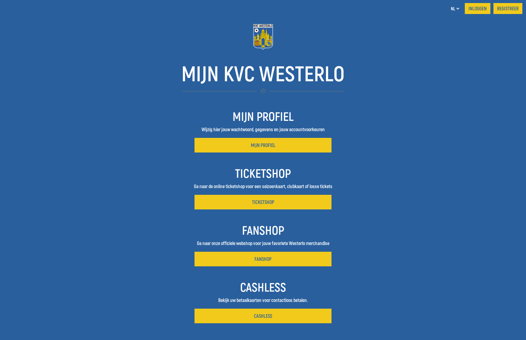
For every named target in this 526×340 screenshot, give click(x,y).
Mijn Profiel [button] (263, 145)
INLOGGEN (477, 8)
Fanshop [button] (263, 259)
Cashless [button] (263, 316)
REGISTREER (508, 8)
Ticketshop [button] (263, 202)
